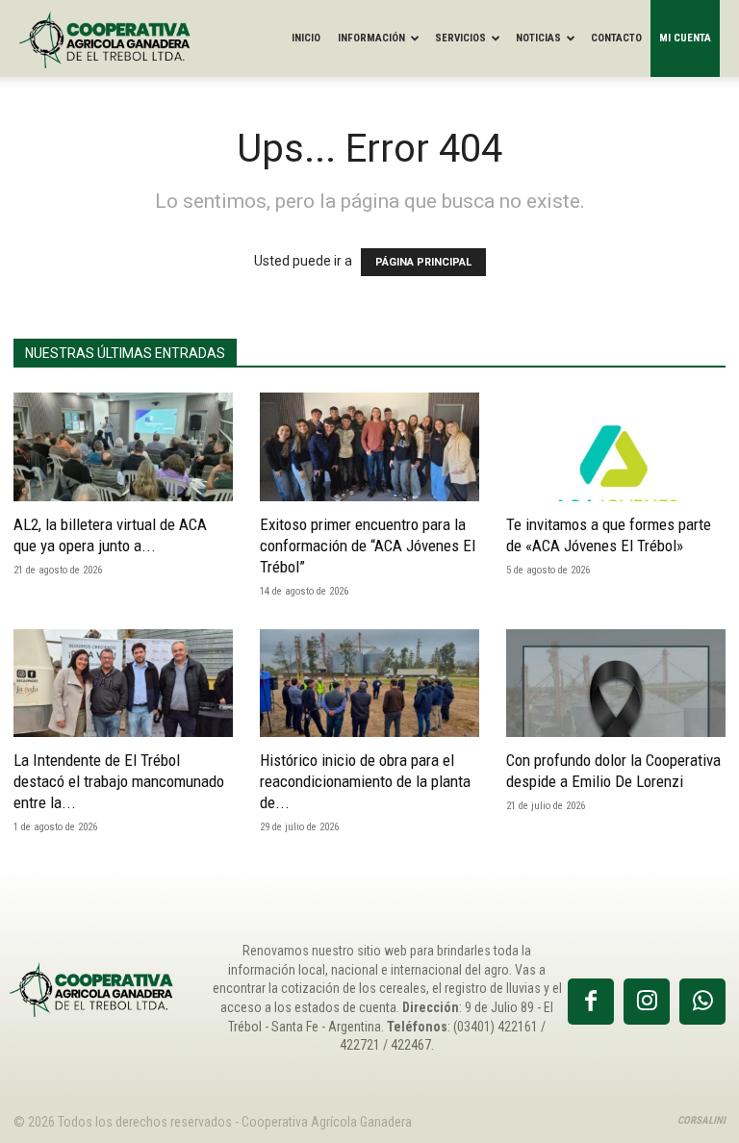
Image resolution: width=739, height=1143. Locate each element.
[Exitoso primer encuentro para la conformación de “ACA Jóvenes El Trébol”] (369, 447)
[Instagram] (647, 1001)
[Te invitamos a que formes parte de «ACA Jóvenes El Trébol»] (616, 447)
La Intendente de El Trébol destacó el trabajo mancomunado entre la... (118, 781)
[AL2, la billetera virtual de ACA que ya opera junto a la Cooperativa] (123, 447)
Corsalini (701, 1120)
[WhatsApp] (702, 1001)
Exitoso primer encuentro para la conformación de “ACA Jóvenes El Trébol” (367, 545)
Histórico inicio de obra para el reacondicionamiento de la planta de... (365, 781)
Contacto (616, 38)
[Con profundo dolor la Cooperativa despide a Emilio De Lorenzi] (616, 683)
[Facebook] (591, 1001)
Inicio (306, 38)
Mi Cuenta (685, 38)
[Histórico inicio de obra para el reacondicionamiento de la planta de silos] (369, 683)
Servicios (460, 38)
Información (371, 38)
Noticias (538, 38)
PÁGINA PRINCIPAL (423, 262)
